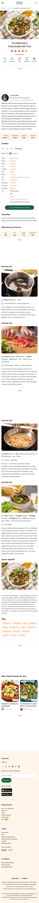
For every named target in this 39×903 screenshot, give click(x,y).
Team (3, 813)
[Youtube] (12, 766)
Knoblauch (13, 169)
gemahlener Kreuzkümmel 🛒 (19, 177)
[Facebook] (2, 766)
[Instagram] (6, 766)
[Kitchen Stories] (19, 2)
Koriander (13, 183)
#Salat (25, 623)
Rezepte (3, 8)
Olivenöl (13, 174)
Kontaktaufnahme (6, 867)
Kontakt (3, 841)
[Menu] (2, 3)
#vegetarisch (17, 623)
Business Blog (5, 865)
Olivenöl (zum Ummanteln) (18, 199)
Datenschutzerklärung (8, 837)
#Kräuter (14, 635)
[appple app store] (19, 790)
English (10, 850)
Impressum (4, 832)
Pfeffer (12, 196)
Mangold (13, 161)
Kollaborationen (6, 815)
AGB (2, 834)
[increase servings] (11, 148)
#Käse (23, 627)
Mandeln (13, 166)
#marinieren (6, 623)
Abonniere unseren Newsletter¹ (11, 771)
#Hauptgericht (14, 627)
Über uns (4, 811)
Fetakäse (13, 164)
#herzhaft (6, 635)
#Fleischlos (25, 631)
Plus (4, 819)
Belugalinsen (14, 158)
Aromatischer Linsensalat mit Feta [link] (21, 8)
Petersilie (13, 185)
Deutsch (4, 850)
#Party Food (31, 627)
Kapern (12, 172)
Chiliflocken (14, 180)
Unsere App (5, 817)
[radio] (11, 50)
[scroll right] (37, 690)
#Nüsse (5, 627)
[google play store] (19, 795)
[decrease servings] (3, 148)
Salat (9, 8)
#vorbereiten (7, 631)
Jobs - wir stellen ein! (7, 808)
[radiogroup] (19, 51)
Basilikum (13, 188)
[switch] (10, 153)
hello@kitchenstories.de (29, 884)
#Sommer (22, 635)
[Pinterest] (16, 766)
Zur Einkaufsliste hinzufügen (21, 208)
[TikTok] (9, 766)
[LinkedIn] (19, 766)
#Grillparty (32, 623)
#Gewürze (16, 631)
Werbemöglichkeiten (7, 862)
